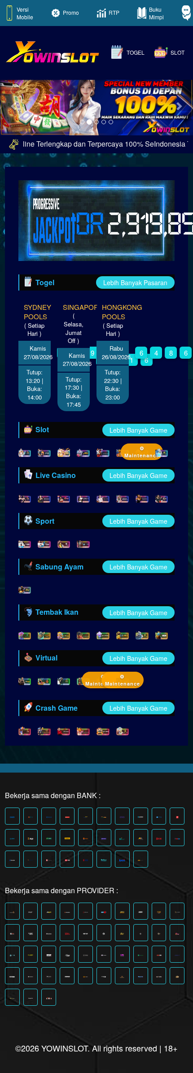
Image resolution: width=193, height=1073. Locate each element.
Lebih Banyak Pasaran (135, 282)
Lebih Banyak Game (138, 430)
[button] (14, 105)
